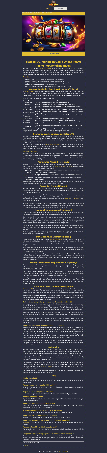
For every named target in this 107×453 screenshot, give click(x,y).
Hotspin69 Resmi (28, 91)
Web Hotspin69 (28, 289)
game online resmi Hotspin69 (64, 166)
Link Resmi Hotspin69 (29, 175)
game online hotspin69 (71, 199)
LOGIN (46, 8)
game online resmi (46, 68)
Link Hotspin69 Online (62, 451)
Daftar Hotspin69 (56, 239)
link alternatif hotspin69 (52, 144)
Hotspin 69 (26, 422)
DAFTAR (60, 8)
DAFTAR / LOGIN (54, 53)
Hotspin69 (26, 445)
